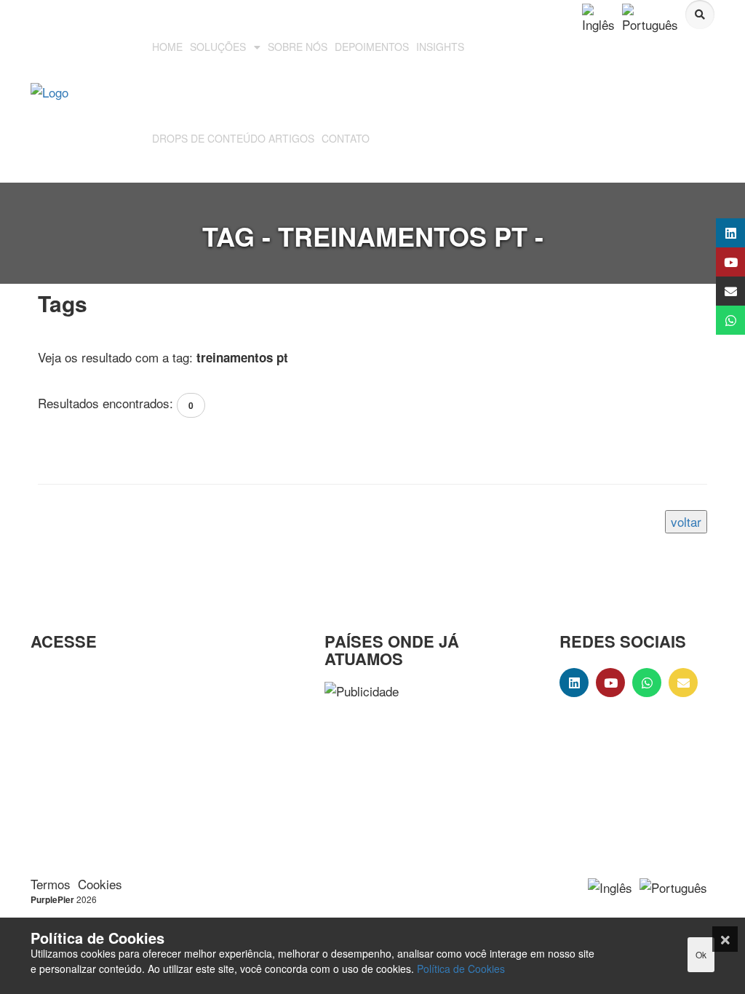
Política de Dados (59, 796)
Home (47, 673)
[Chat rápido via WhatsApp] (714, 320)
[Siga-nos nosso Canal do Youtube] (714, 262)
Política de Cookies (461, 968)
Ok (701, 954)
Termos (51, 884)
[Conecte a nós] (714, 232)
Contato (52, 763)
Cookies (100, 884)
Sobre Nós (59, 740)
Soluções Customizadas (69, 706)
